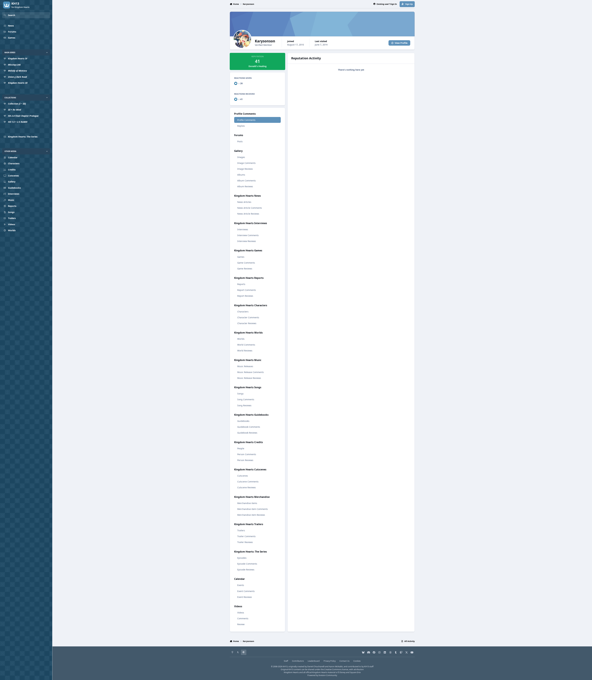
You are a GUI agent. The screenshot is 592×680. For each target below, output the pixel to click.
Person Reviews (245, 460)
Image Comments (246, 163)
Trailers (241, 530)
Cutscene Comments (248, 481)
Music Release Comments (250, 372)
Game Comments (246, 262)
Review (241, 624)
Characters (243, 311)
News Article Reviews (248, 213)
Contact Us (344, 661)
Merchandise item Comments (252, 509)
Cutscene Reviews (246, 487)
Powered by (322, 675)
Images (241, 157)
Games (240, 256)
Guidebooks (243, 421)
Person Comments (246, 454)
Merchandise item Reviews (251, 514)
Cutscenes (242, 475)
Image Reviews (245, 168)
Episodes (242, 557)
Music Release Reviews (249, 378)
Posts (240, 141)
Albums (241, 174)
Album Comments (246, 180)
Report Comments (246, 290)
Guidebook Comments (248, 426)
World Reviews (244, 350)
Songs (240, 393)
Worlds (241, 338)
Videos (240, 612)
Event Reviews (244, 597)
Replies (241, 125)
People (240, 448)
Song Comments (245, 399)
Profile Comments (246, 120)
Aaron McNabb (336, 666)
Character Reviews (246, 323)
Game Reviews (244, 268)
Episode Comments (247, 563)
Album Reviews (245, 186)
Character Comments (248, 317)
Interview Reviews (246, 241)
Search (11, 15)
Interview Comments (248, 235)
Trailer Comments (246, 536)
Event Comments (246, 591)
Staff (286, 661)
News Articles (244, 202)
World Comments (246, 344)
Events (240, 585)
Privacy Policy (330, 661)
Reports (241, 284)
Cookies (357, 661)
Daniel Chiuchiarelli (316, 666)
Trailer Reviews (245, 542)
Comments (242, 618)
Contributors (298, 661)
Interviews (242, 229)
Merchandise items (247, 503)
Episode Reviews (245, 569)
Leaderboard (314, 661)
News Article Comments (249, 207)
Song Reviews (244, 405)
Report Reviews (245, 295)
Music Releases (245, 366)
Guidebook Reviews (247, 432)
